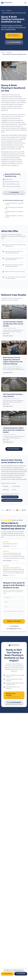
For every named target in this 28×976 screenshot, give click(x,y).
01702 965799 (15, 192)
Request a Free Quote (14, 621)
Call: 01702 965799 (15, 702)
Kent (15, 489)
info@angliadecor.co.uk (15, 628)
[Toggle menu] (25, 2)
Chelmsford (16, 486)
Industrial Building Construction (12, 500)
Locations (8, 10)
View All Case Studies (13, 448)
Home (2, 10)
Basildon (6, 486)
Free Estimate (8, 973)
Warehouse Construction (10, 497)
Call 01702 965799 (15, 42)
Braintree (6, 489)
